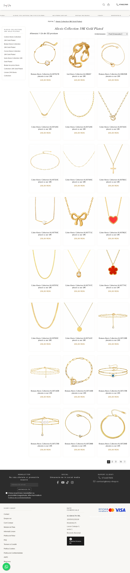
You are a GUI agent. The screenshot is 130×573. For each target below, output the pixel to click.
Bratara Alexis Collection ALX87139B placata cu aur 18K (113, 339)
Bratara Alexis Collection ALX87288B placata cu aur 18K (79, 445)
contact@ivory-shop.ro (107, 481)
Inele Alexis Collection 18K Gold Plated (13, 59)
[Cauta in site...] (104, 5)
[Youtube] (62, 482)
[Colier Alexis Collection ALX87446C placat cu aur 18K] (79, 160)
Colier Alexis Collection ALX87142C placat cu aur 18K (79, 339)
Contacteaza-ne (75, 542)
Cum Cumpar (8, 523)
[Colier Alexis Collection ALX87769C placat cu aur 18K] (45, 213)
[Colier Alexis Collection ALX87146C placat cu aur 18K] (45, 107)
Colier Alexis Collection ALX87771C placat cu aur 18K (79, 234)
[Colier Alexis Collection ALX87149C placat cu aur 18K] (79, 107)
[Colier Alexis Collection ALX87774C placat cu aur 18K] (113, 266)
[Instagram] (72, 482)
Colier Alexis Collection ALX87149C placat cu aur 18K (79, 128)
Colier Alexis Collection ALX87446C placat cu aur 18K (79, 181)
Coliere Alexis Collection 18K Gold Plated (12, 38)
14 (121, 461)
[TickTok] (67, 482)
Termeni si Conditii (10, 544)
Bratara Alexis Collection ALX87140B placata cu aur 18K (45, 392)
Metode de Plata (9, 527)
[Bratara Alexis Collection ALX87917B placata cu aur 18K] (45, 54)
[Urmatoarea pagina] (124, 461)
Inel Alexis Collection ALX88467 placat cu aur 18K (79, 75)
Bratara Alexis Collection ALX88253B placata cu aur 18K (113, 75)
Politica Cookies (9, 549)
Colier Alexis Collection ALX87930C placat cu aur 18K (45, 339)
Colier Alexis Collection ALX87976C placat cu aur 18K (45, 286)
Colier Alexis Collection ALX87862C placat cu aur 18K (113, 234)
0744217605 (107, 478)
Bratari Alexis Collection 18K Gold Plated (12, 45)
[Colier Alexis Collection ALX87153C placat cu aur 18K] (113, 107)
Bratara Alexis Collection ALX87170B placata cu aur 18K (113, 392)
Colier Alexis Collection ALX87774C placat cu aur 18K (113, 286)
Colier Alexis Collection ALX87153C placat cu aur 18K (113, 128)
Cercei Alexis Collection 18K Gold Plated (12, 52)
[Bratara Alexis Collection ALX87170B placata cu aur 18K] (113, 371)
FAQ (5, 540)
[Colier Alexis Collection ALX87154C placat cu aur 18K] (45, 160)
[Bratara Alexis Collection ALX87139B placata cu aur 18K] (113, 318)
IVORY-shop (9, 508)
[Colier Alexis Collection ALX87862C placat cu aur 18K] (113, 213)
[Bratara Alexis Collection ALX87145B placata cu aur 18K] (79, 371)
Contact (6, 514)
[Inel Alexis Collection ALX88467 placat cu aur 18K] (79, 54)
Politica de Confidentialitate (19, 497)
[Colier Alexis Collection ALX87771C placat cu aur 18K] (79, 213)
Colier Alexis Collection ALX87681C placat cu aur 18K (113, 181)
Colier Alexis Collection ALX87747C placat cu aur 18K (79, 286)
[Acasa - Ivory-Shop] (7, 5)
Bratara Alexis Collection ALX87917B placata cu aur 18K (45, 75)
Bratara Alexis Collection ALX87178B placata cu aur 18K (45, 445)
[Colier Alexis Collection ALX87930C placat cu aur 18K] (45, 318)
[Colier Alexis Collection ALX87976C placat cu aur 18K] (45, 266)
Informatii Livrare (9, 531)
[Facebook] (58, 482)
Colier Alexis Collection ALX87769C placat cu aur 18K (45, 234)
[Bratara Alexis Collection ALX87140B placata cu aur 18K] (45, 371)
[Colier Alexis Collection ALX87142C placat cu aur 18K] (79, 318)
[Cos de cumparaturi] (108, 5)
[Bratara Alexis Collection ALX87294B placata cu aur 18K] (113, 424)
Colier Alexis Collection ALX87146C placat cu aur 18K (45, 128)
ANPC (6, 557)
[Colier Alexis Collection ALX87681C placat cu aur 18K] (113, 160)
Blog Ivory (7, 561)
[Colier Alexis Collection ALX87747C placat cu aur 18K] (79, 266)
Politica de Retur (9, 536)
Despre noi (7, 518)
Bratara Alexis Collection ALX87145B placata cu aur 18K (79, 392)
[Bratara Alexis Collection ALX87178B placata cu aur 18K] (45, 424)
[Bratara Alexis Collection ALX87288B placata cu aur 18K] (79, 424)
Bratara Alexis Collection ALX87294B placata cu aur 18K (113, 445)
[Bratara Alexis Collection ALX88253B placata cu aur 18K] (113, 54)
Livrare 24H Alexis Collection (10, 74)
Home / (51, 21)
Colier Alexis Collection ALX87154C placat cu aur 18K (45, 181)
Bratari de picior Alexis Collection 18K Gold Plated (13, 66)
